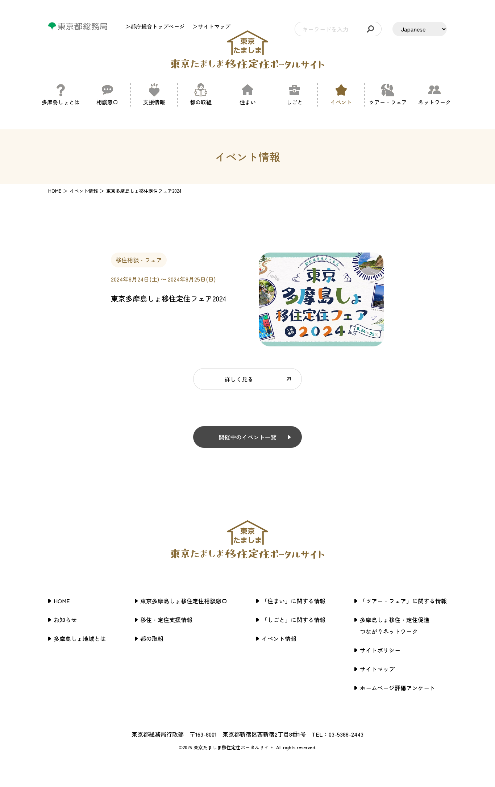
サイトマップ (377, 669)
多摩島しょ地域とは (80, 638)
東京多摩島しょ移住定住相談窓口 (183, 600)
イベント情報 (279, 638)
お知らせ (65, 619)
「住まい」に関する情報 (293, 600)
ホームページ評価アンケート (397, 687)
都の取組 (151, 638)
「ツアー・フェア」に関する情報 (403, 600)
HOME (54, 190)
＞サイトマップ (211, 26)
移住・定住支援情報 (166, 619)
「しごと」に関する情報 (293, 619)
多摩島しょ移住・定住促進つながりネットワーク (394, 625)
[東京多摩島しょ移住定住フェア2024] (321, 342)
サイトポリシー (380, 650)
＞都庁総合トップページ (155, 26)
